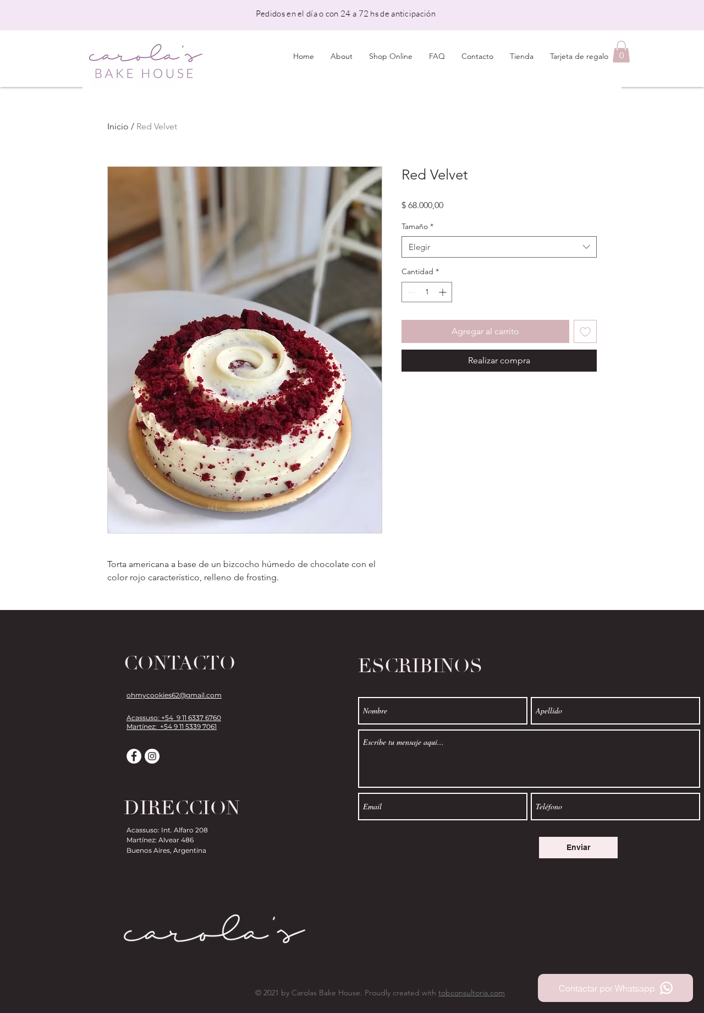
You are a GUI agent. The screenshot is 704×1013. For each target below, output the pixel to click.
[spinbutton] (427, 292)
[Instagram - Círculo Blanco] (152, 756)
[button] (621, 51)
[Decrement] (410, 292)
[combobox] (499, 247)
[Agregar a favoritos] (585, 331)
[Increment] (443, 292)
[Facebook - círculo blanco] (134, 756)
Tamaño (417, 226)
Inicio (118, 126)
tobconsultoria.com (471, 993)
